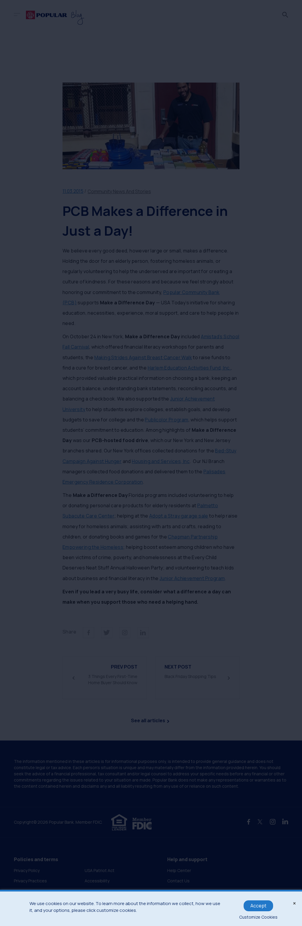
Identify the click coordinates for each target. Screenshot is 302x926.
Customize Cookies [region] (258, 917)
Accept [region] (258, 905)
